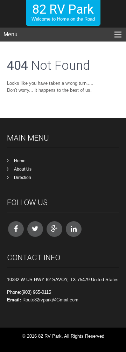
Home (20, 160)
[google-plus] (54, 229)
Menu (11, 34)
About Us (22, 169)
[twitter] (35, 229)
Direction (22, 177)
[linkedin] (74, 229)
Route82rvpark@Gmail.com (50, 299)
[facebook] (16, 229)
